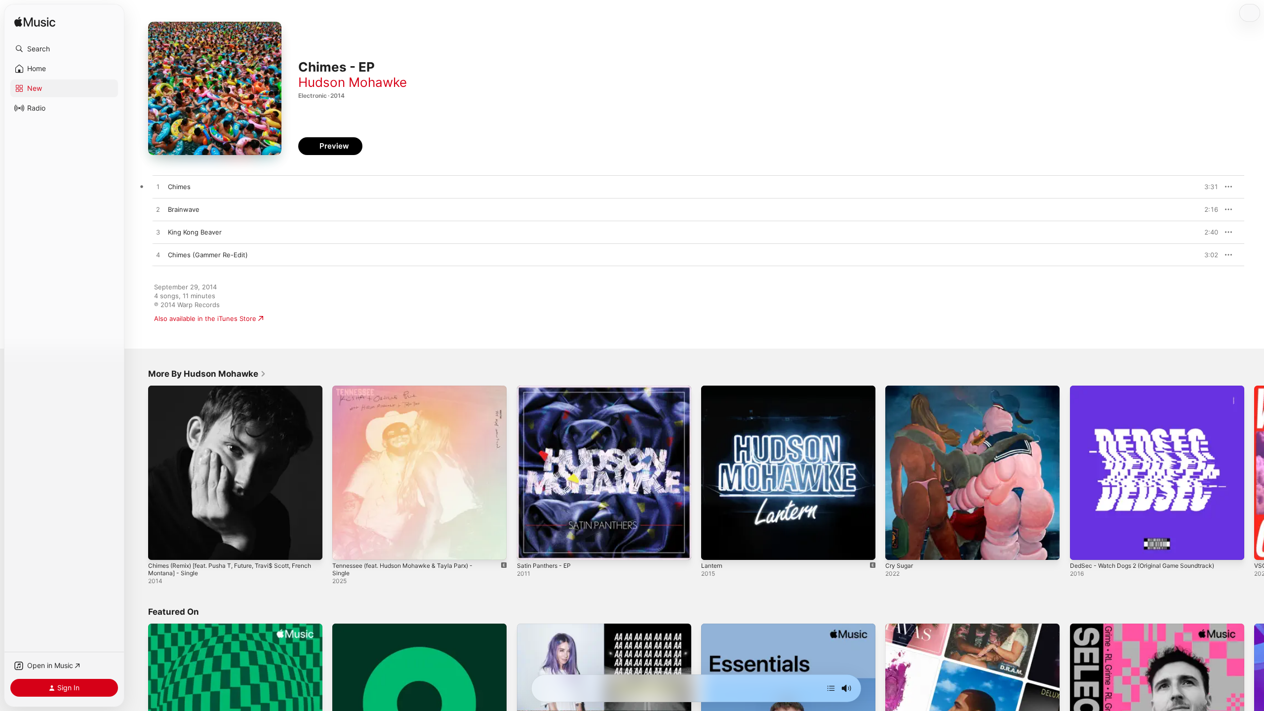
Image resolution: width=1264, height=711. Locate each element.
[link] (207, 373)
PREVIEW (1207, 187)
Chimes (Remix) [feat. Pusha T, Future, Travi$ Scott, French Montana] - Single (228, 393)
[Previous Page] (138, 473)
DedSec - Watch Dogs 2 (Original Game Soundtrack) (1150, 390)
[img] (34, 22)
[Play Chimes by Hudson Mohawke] (158, 187)
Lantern (713, 390)
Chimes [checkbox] (179, 187)
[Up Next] (831, 688)
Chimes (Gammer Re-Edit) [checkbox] (208, 255)
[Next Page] (1254, 473)
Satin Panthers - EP (547, 390)
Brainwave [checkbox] (183, 209)
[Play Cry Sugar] (897, 547)
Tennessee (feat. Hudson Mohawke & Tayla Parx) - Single (410, 393)
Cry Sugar (900, 390)
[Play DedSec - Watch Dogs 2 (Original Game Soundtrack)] (1082, 547)
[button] (64, 48)
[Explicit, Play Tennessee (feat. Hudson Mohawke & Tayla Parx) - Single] (344, 547)
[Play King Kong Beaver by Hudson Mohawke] (158, 232)
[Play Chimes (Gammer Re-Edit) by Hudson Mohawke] (158, 255)
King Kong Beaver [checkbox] (195, 232)
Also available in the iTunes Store (205, 318)
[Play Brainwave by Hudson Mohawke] (158, 209)
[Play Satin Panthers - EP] (529, 547)
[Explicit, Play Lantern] (713, 547)
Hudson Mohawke (352, 82)
